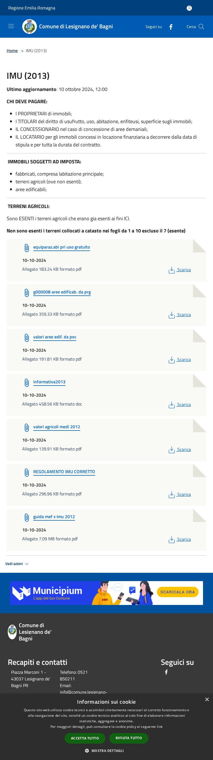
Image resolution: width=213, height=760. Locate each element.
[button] (106, 750)
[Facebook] (168, 26)
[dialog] (106, 727)
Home (12, 50)
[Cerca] (201, 26)
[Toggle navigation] (11, 26)
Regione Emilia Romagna (31, 7)
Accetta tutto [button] (85, 738)
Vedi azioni (14, 564)
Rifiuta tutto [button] (129, 738)
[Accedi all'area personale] (189, 8)
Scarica (184, 269)
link (160, 726)
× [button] (207, 700)
